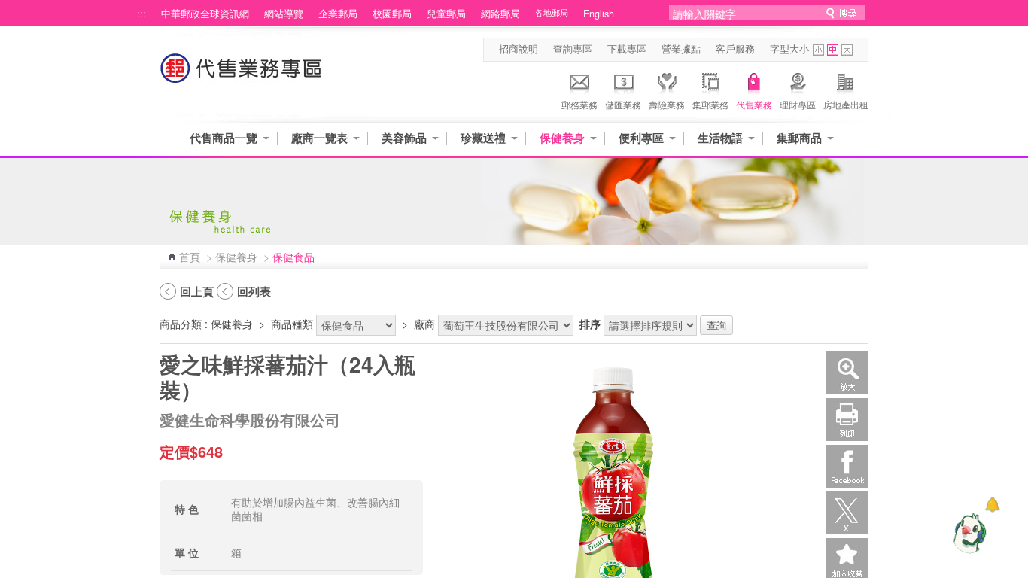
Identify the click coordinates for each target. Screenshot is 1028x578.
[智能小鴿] (968, 532)
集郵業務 (710, 104)
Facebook (847, 466)
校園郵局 (392, 13)
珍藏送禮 (483, 138)
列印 (847, 419)
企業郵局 (337, 13)
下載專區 (626, 49)
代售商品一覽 (223, 138)
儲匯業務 (623, 104)
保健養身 (562, 138)
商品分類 (181, 323)
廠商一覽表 (319, 138)
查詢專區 (572, 49)
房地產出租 (845, 104)
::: (141, 13)
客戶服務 (735, 49)
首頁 (189, 256)
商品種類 (292, 323)
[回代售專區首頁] (241, 75)
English (598, 13)
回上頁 (197, 291)
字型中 (832, 50)
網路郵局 (500, 13)
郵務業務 (579, 104)
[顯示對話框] (992, 504)
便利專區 (641, 138)
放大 (847, 372)
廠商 (424, 323)
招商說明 (518, 49)
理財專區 (798, 104)
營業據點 (681, 49)
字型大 (847, 50)
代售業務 (754, 104)
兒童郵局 (446, 13)
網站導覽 (283, 13)
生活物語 (720, 138)
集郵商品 (799, 138)
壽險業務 (667, 104)
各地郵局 (551, 12)
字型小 (818, 50)
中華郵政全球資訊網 (205, 13)
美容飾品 (404, 138)
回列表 (254, 291)
